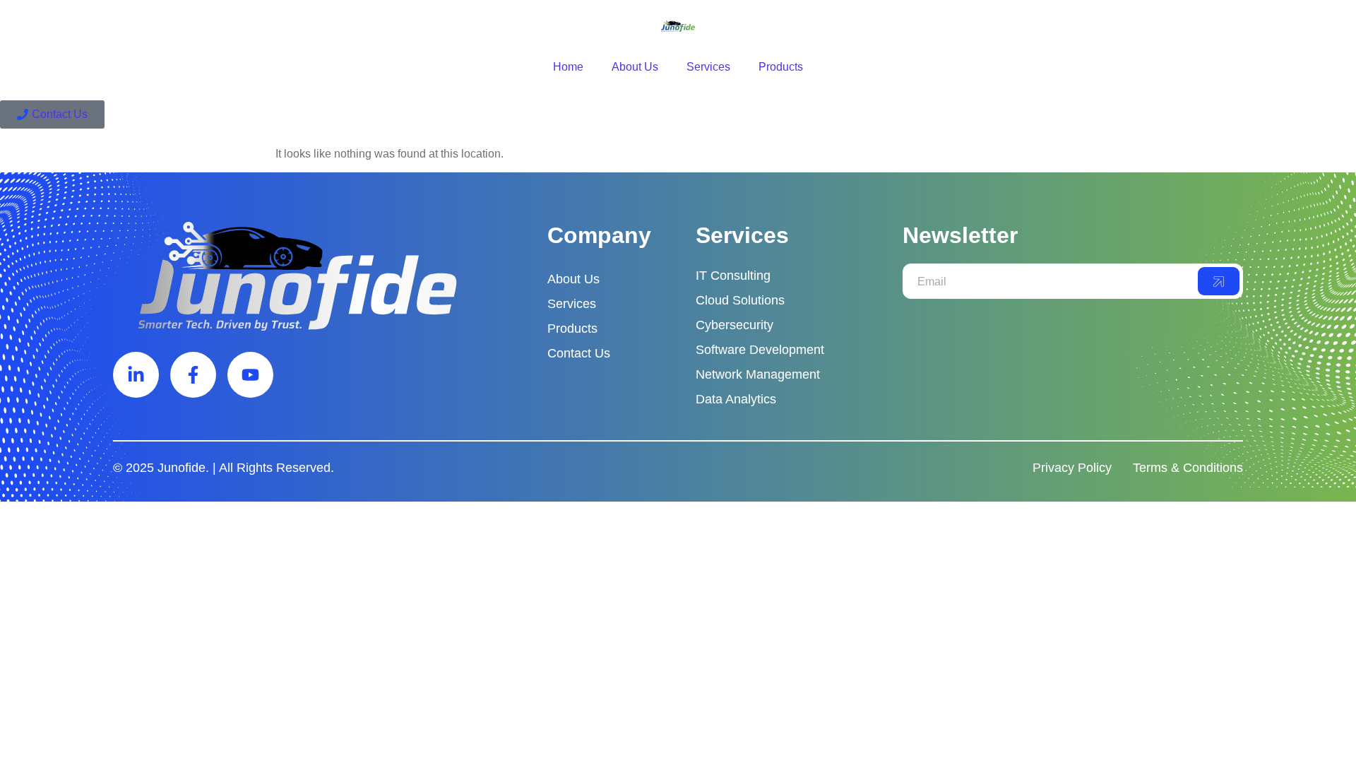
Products (781, 67)
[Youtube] (250, 375)
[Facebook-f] (193, 375)
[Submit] (1218, 281)
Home (568, 67)
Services (708, 67)
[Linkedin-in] (136, 375)
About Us (635, 67)
